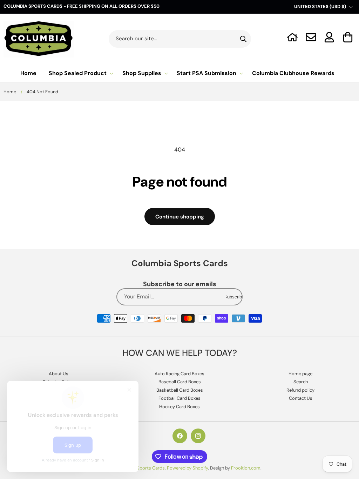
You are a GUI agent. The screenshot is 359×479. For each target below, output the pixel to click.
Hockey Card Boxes (179, 407)
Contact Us (300, 398)
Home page (300, 374)
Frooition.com (245, 468)
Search (300, 382)
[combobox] (180, 39)
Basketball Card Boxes (179, 390)
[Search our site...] (243, 39)
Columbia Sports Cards (140, 468)
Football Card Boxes (179, 398)
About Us (58, 374)
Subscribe (234, 296)
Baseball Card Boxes (179, 382)
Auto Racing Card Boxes (179, 374)
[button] (348, 37)
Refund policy (300, 390)
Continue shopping (179, 216)
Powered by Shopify (187, 468)
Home (10, 91)
